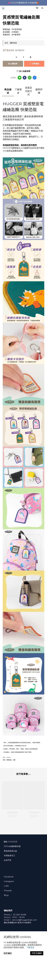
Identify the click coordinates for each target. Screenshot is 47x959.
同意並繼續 (37, 953)
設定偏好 (8, 953)
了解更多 (30, 947)
